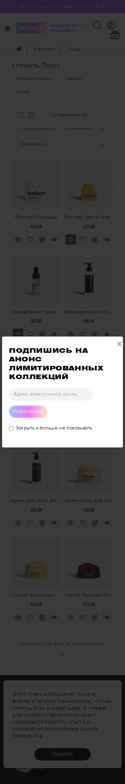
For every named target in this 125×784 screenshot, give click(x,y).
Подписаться (28, 411)
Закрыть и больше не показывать (54, 428)
